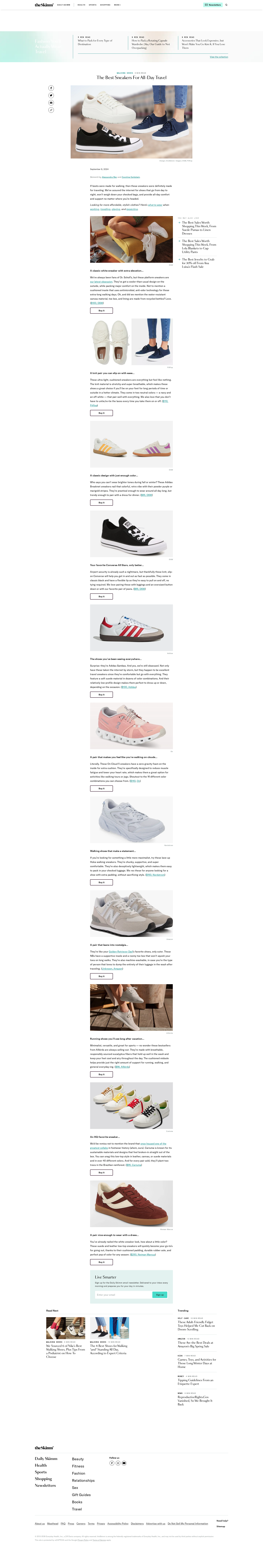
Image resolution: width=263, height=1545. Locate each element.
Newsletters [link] (45, 1486)
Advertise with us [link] (155, 1523)
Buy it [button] (102, 310)
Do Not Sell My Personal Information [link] (188, 1523)
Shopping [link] (105, 5)
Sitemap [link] (221, 1526)
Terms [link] (91, 1523)
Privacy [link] (101, 1523)
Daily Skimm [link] (63, 5)
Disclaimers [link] (137, 1523)
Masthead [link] (52, 1523)
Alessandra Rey (109, 177)
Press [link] (71, 1523)
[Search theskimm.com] (226, 5)
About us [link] (40, 1523)
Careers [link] (81, 1523)
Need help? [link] (222, 1520)
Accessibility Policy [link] (117, 1523)
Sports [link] (93, 5)
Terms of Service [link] (99, 1540)
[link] (44, 4)
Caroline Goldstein (131, 177)
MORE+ (117, 5)
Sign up (160, 1294)
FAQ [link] (63, 1523)
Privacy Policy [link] (83, 1540)
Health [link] (81, 5)
